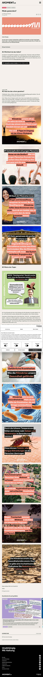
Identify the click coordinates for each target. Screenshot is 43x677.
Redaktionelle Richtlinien (7, 662)
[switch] (16, 345)
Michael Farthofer (6, 47)
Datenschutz (4, 664)
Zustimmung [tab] (7, 329)
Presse (3, 667)
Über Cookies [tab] (35, 329)
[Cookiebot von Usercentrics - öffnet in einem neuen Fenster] (37, 326)
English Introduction (6, 665)
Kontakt (3, 657)
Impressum (4, 660)
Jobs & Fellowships (5, 659)
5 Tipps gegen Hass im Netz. (19, 59)
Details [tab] (21, 329)
